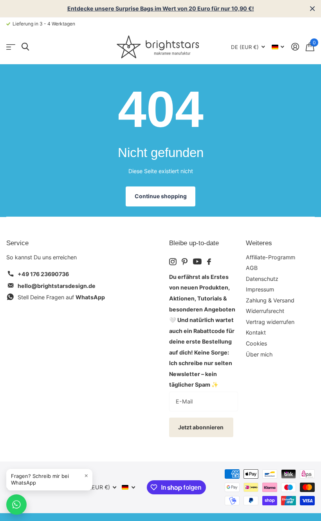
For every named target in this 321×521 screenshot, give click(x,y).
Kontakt (256, 332)
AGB (252, 267)
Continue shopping (161, 196)
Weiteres (259, 243)
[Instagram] (172, 261)
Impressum (260, 289)
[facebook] (209, 262)
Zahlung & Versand (270, 300)
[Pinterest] (185, 261)
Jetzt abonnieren (201, 427)
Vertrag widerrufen (270, 321)
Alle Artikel (10, 46)
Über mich (259, 354)
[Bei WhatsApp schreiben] (16, 504)
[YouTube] (197, 261)
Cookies (256, 343)
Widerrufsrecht (265, 311)
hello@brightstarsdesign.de (57, 285)
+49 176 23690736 (43, 274)
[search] (25, 47)
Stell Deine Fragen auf (61, 297)
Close (312, 8)
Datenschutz (262, 278)
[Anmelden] (295, 47)
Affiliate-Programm (270, 257)
